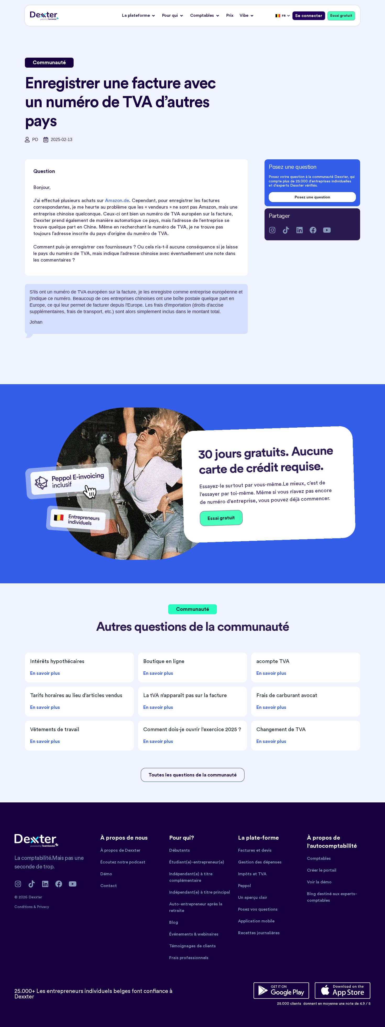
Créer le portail (321, 870)
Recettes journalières (259, 933)
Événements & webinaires (193, 934)
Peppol (244, 886)
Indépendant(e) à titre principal (199, 892)
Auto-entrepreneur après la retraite (195, 907)
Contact (108, 886)
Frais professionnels (188, 958)
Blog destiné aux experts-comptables (332, 897)
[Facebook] (313, 229)
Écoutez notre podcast (122, 862)
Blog (173, 922)
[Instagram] (272, 229)
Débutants (179, 850)
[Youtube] (326, 229)
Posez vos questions (258, 909)
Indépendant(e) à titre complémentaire (190, 877)
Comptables (319, 858)
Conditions (24, 907)
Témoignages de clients (192, 946)
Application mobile (256, 921)
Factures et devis (255, 850)
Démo (106, 874)
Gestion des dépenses (260, 862)
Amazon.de (117, 200)
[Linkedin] (299, 229)
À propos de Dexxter (120, 850)
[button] (138, 15)
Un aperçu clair (252, 897)
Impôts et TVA (252, 874)
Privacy (43, 907)
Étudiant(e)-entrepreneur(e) (196, 862)
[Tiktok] (285, 229)
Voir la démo (319, 882)
